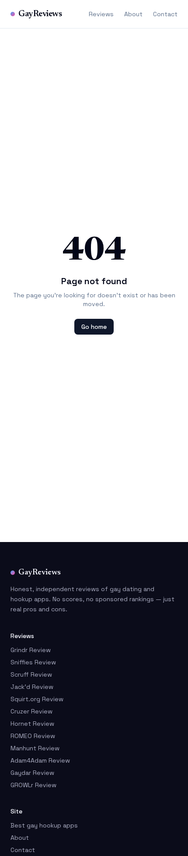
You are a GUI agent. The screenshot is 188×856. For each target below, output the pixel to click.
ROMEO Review (32, 736)
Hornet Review (32, 724)
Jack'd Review (31, 687)
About (133, 14)
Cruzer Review (31, 711)
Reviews (101, 14)
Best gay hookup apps (44, 825)
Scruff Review (31, 674)
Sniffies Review (33, 662)
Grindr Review (30, 650)
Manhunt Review (34, 748)
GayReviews (40, 14)
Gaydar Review (32, 773)
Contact (165, 14)
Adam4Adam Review (40, 760)
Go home (94, 327)
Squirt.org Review (36, 699)
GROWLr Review (33, 785)
